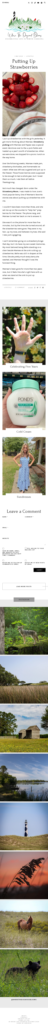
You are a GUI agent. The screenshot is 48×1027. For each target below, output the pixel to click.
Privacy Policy (24, 1019)
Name (5, 517)
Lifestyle (30, 56)
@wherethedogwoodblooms (24, 999)
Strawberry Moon (10, 191)
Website (5, 538)
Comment (20, 287)
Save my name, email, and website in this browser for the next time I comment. (11, 553)
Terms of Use (24, 1020)
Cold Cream (24, 431)
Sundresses (24, 496)
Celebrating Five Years (24, 366)
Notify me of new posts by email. (35, 563)
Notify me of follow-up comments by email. (12, 563)
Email (5, 527)
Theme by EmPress (24, 1023)
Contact (24, 1017)
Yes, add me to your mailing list (34, 549)
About (24, 1016)
